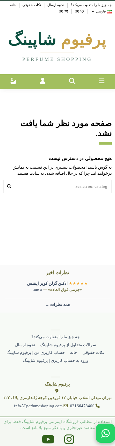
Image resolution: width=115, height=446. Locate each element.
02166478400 (82, 405)
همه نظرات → (57, 304)
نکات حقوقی (31, 5)
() (77, 11)
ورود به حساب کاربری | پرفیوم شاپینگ (55, 360)
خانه (13, 5)
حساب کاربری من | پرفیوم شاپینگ (35, 352)
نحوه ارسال (55, 5)
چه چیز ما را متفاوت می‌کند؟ (91, 5)
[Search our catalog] (9, 186)
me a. (37, 289)
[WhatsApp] (105, 433)
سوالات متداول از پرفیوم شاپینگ (68, 344)
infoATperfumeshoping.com (38, 405)
